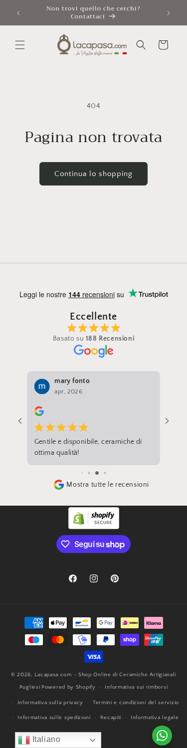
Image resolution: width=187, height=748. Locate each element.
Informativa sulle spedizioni (54, 718)
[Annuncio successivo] (169, 13)
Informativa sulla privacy (50, 703)
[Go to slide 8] (89, 473)
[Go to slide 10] (105, 473)
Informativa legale (155, 718)
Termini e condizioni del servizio (136, 703)
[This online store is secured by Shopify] (93, 527)
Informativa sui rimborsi (136, 687)
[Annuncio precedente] (18, 13)
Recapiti (111, 718)
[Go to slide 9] (97, 473)
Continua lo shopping (93, 174)
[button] (20, 45)
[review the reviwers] (39, 414)
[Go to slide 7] (82, 473)
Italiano (45, 739)
